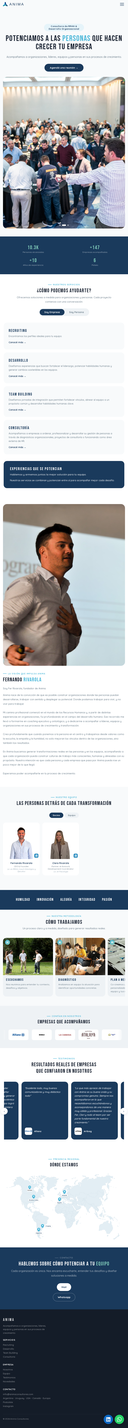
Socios (56, 815)
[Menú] (122, 4)
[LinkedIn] (108, 1419)
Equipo (72, 815)
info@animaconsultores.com (18, 1394)
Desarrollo (8, 1348)
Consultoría (9, 1356)
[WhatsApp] (119, 1419)
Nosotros (8, 1369)
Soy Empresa (52, 312)
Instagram (8, 1406)
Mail (64, 1287)
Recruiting (8, 1344)
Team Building (10, 1352)
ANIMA (16, 4)
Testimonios (9, 1377)
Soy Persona (76, 312)
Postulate (8, 1402)
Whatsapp (64, 1297)
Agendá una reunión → (64, 67)
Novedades (9, 1381)
